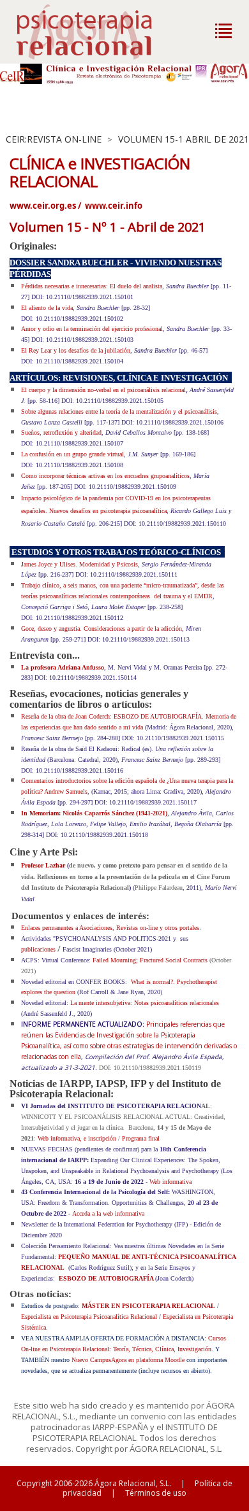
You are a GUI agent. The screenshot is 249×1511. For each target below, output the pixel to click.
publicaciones (38, 949)
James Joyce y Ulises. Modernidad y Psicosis (79, 564)
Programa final (141, 1138)
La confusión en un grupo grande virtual (72, 454)
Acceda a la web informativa (108, 1213)
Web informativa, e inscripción (77, 1138)
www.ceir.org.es (43, 205)
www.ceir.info (113, 205)
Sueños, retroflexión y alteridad (61, 432)
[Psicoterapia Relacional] (97, 32)
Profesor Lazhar (43, 865)
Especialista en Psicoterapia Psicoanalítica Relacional (90, 1316)
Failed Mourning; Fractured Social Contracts (150, 960)
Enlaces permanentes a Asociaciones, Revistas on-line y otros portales (110, 927)
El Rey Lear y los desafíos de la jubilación (75, 350)
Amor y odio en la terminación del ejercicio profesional (92, 328)
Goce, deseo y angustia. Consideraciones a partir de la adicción (101, 628)
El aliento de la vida (47, 307)
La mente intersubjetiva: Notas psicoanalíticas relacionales (144, 1002)
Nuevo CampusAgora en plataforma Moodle (128, 1359)
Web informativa (170, 1181)
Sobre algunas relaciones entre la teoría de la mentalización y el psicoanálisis (119, 411)
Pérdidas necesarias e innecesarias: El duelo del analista (91, 286)
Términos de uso (155, 1492)
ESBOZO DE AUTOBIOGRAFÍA (106, 1278)
